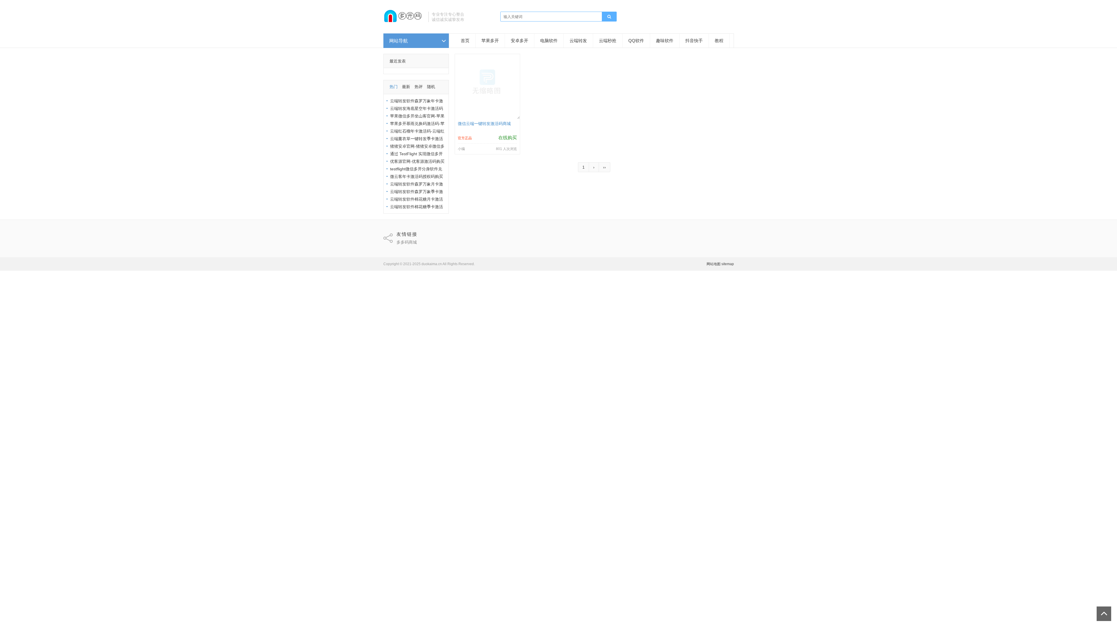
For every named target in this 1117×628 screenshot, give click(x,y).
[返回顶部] (1104, 613)
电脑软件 (549, 40)
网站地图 (714, 264)
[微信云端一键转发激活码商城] (487, 117)
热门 (393, 86)
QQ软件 (636, 40)
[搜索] (609, 17)
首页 (465, 40)
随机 (431, 86)
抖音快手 (694, 40)
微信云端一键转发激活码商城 (484, 123)
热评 (419, 86)
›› (604, 167)
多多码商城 (406, 242)
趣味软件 (664, 40)
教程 (719, 40)
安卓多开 (519, 40)
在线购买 (507, 137)
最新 (406, 86)
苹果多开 (490, 40)
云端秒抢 (607, 40)
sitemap (727, 264)
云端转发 (578, 40)
